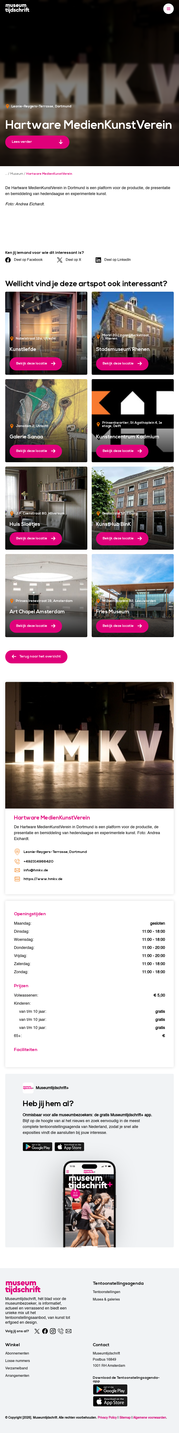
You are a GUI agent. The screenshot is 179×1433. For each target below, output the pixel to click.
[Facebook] (45, 1331)
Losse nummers (17, 1361)
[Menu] (168, 8)
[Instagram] (53, 1331)
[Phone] (61, 1331)
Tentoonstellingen (106, 1292)
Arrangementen (17, 1376)
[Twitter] (37, 1331)
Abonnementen (17, 1353)
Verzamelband (16, 1368)
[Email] (68, 1331)
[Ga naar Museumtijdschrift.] (6, 174)
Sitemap (125, 1417)
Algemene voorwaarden (149, 1417)
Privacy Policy (107, 1417)
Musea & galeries (106, 1299)
